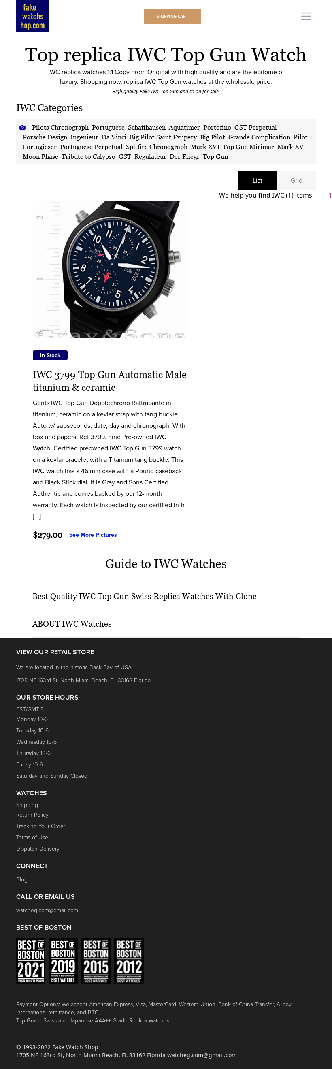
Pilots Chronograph (60, 127)
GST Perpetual (255, 127)
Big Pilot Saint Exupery (163, 137)
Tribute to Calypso (88, 156)
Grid (296, 181)
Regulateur (150, 156)
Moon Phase (40, 156)
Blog (22, 879)
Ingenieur (84, 137)
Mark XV (290, 146)
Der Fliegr (185, 156)
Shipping (27, 805)
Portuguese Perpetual (91, 146)
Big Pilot (212, 137)
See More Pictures (93, 534)
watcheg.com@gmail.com (47, 910)
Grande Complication (259, 137)
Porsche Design (45, 137)
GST (125, 156)
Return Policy (32, 814)
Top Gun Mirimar (248, 146)
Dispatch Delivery (38, 848)
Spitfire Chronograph (156, 146)
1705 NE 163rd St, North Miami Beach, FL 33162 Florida (83, 680)
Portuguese (108, 127)
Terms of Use (32, 837)
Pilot (301, 137)
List (257, 181)
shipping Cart (172, 16)
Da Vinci (114, 137)
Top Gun (215, 156)
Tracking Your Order (40, 826)
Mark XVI (205, 146)
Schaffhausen (147, 127)
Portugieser (40, 146)
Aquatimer (184, 127)
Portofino (217, 127)
